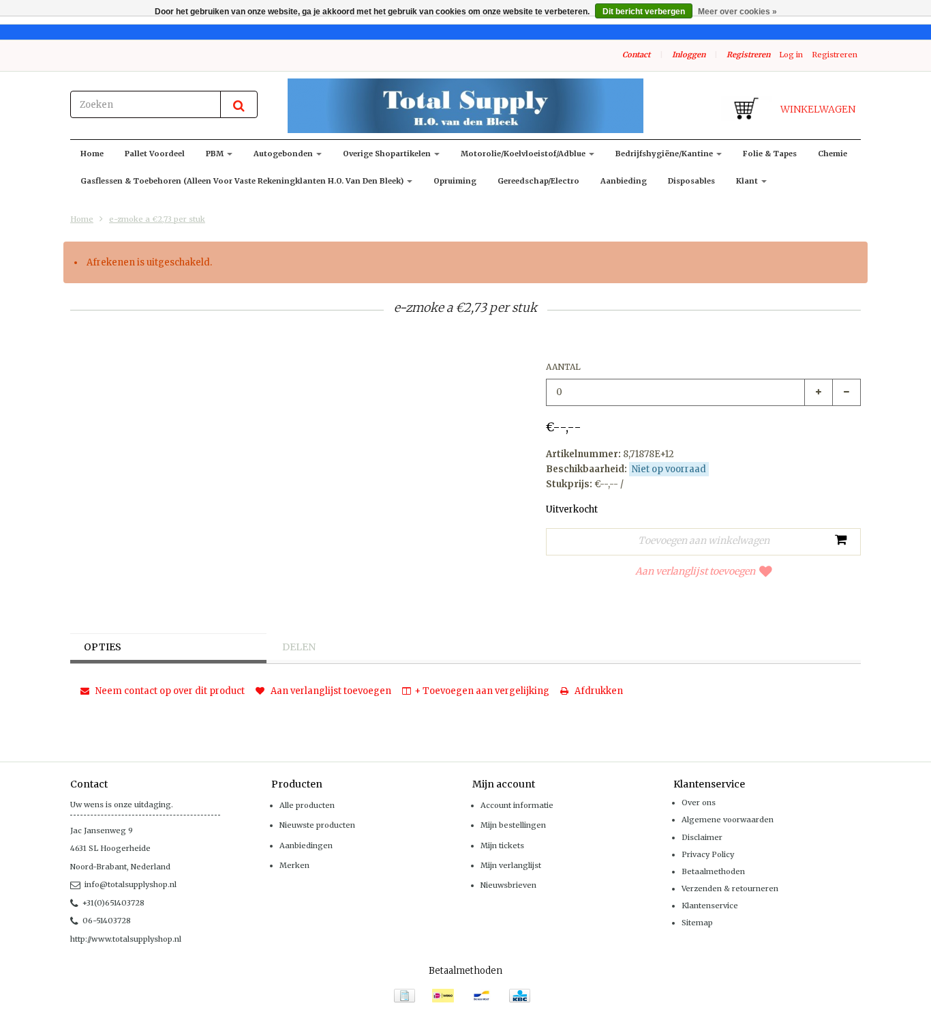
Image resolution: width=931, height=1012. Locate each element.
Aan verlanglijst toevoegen (695, 571)
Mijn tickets (502, 845)
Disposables (691, 181)
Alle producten (307, 805)
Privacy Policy (708, 854)
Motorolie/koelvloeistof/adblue (524, 153)
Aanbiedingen (306, 845)
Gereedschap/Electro (538, 181)
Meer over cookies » (737, 11)
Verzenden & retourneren (730, 888)
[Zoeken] (239, 104)
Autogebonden (284, 153)
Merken (294, 865)
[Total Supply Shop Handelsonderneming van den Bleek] (465, 105)
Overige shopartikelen (388, 153)
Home (92, 153)
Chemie (832, 153)
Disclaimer (702, 837)
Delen (299, 647)
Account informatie (516, 805)
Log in (791, 54)
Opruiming (454, 181)
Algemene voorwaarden (728, 819)
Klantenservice (710, 905)
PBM (216, 153)
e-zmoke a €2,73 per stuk (157, 219)
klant (748, 181)
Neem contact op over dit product (169, 691)
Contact (636, 54)
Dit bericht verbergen (643, 11)
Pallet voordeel (155, 153)
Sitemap (697, 922)
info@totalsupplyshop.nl (131, 884)
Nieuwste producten (317, 825)
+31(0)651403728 (113, 903)
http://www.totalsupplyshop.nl (125, 939)
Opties (102, 647)
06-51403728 (106, 920)
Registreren (748, 54)
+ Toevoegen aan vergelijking (481, 691)
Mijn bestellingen (513, 825)
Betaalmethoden (713, 871)
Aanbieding (623, 181)
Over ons (699, 802)
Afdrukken (598, 691)
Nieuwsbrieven (508, 885)
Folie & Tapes (770, 153)
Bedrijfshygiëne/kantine (665, 153)
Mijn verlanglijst (510, 865)
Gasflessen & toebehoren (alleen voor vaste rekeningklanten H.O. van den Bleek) (243, 181)
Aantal (563, 367)
